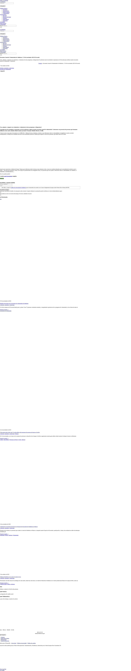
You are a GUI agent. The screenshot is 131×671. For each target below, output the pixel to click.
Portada (40, 63)
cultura (1, 439)
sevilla (19, 439)
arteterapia (2, 535)
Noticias (16, 433)
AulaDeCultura (3, 584)
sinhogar (23, 439)
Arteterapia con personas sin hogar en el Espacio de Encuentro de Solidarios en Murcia (19, 526)
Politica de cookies (32, 643)
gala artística (6, 439)
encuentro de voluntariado (5, 310)
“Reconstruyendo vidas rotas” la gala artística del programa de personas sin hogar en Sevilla (20, 432)
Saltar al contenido (4, 0)
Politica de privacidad (21, 643)
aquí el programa (8, 176)
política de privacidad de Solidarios (18, 187)
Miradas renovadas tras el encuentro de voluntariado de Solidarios (14, 303)
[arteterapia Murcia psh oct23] (54, 521)
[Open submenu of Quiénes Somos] (7, 36)
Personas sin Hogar (13, 439)
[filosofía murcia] (40, 572)
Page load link (3, 669)
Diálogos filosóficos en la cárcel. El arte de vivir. (10, 576)
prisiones (13, 584)
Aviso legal (13, 643)
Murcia (6, 535)
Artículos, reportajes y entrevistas (7, 305)
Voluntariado (15, 535)
